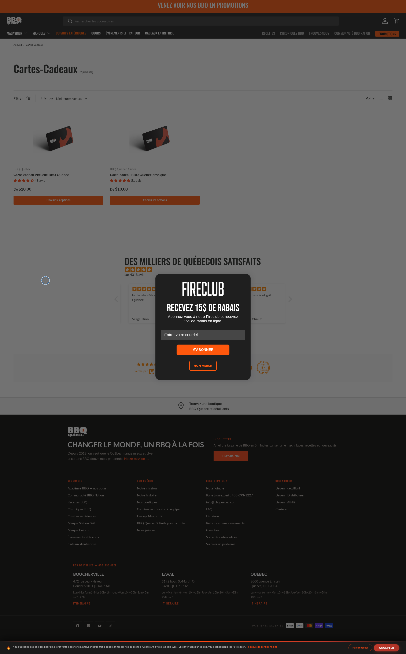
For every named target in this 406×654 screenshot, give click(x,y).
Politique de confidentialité (262, 646)
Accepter (386, 647)
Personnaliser (360, 647)
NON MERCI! (203, 366)
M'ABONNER (203, 350)
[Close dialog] (45, 280)
